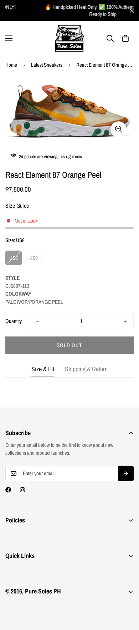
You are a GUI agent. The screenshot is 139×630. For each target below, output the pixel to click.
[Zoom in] (118, 129)
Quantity (13, 321)
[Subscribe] (126, 473)
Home (11, 65)
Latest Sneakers (46, 65)
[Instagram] (22, 490)
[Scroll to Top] (126, 592)
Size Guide (17, 205)
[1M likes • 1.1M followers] (8, 490)
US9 (33, 258)
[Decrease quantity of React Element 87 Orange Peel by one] (37, 321)
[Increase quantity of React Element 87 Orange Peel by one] (125, 321)
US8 (13, 258)
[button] (125, 38)
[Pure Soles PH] (69, 38)
